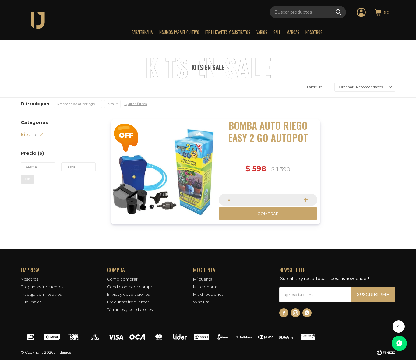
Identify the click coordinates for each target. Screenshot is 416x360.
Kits (110, 103)
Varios (261, 32)
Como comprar (122, 279)
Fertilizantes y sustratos (227, 32)
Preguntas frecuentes (42, 286)
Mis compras (205, 286)
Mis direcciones (208, 294)
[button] (338, 12)
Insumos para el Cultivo (179, 32)
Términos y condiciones (130, 309)
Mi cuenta (203, 279)
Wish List (201, 301)
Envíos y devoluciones (128, 294)
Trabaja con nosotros (41, 294)
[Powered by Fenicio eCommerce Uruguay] (386, 352)
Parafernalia (142, 32)
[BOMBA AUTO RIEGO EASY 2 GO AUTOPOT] (163, 171)
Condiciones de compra (131, 286)
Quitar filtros (135, 103)
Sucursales (31, 301)
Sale (276, 32)
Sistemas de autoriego (76, 103)
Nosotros (314, 32)
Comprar (268, 213)
